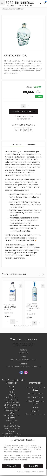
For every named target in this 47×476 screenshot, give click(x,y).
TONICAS (11, 431)
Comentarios (30, 144)
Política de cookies (38, 472)
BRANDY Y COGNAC (12, 415)
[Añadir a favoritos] (20, 286)
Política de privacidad (23, 472)
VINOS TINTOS (11, 397)
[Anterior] (39, 275)
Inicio (5, 9)
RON (12, 389)
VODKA (19, 9)
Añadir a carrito (25, 111)
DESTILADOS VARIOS (11, 436)
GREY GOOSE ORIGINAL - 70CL (33, 308)
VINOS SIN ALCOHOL (11, 410)
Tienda (12, 9)
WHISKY (12, 392)
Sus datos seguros (35, 397)
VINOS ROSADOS (12, 402)
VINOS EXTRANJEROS (12, 408)
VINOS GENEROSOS (12, 405)
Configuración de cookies (15, 380)
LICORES (11, 418)
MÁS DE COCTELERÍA (11, 428)
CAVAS (11, 423)
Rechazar (33, 466)
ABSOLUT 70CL (10, 308)
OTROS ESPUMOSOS (11, 426)
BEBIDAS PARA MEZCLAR (12, 434)
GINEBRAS (12, 387)
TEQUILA (11, 394)
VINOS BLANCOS (11, 400)
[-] (19, 106)
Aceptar (11, 466)
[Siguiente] (43, 275)
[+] (28, 106)
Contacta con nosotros (35, 414)
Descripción (16, 144)
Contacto (35, 411)
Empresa (35, 407)
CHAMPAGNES (11, 421)
